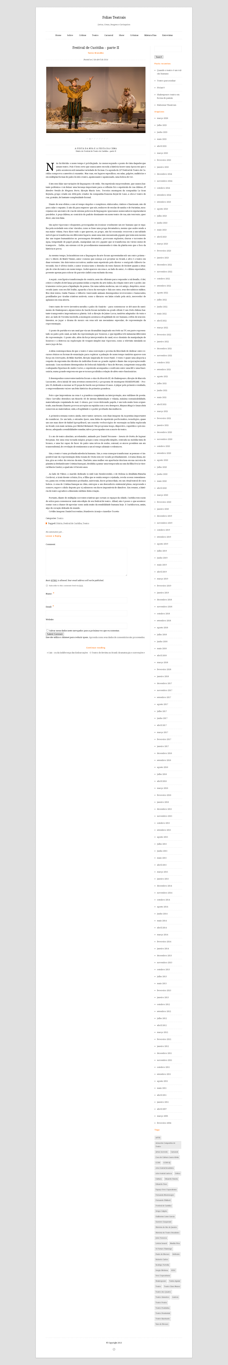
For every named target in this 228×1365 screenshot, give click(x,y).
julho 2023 (162, 216)
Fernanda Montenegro (165, 1195)
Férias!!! (161, 87)
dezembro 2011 (164, 1053)
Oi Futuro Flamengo (164, 1249)
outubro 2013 (163, 969)
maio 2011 (162, 1088)
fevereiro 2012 (164, 1039)
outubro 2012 (163, 1004)
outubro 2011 (163, 1067)
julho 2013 (162, 976)
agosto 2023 (162, 209)
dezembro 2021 (164, 348)
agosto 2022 (162, 293)
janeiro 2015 (163, 879)
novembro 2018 (164, 606)
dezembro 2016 (164, 753)
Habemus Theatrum (166, 105)
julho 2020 (162, 467)
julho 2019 (162, 551)
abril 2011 (162, 1095)
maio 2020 (162, 481)
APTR (158, 1138)
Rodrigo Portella (162, 1265)
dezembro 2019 (164, 516)
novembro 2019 (164, 523)
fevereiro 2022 (164, 334)
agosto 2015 (162, 837)
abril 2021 (162, 404)
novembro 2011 (164, 1060)
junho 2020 (162, 474)
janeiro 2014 (163, 948)
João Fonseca (161, 1238)
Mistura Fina (150, 35)
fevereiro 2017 (164, 739)
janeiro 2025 (163, 167)
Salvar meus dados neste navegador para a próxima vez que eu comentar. (84, 630)
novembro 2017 (164, 690)
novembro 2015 (164, 816)
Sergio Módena (162, 1270)
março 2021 (162, 411)
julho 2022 (162, 300)
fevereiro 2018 (164, 669)
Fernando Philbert (163, 1200)
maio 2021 (162, 397)
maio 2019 (162, 565)
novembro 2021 (164, 355)
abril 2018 (162, 655)
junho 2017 (162, 718)
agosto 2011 (162, 1081)
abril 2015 (162, 865)
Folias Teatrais (114, 17)
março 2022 (162, 327)
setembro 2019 (164, 537)
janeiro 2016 (163, 802)
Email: (50, 606)
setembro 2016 (164, 760)
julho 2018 (162, 634)
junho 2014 (162, 914)
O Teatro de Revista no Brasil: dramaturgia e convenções (116, 652)
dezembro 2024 (164, 174)
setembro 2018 (164, 620)
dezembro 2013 (164, 955)
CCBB (158, 1163)
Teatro (95, 35)
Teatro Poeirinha (162, 1308)
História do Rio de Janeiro (166, 1227)
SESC (173, 1270)
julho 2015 (162, 844)
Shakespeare (161, 1281)
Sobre (70, 35)
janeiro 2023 (163, 258)
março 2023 (162, 244)
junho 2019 (162, 558)
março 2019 (162, 579)
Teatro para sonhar (166, 81)
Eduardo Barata (171, 1179)
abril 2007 (162, 1109)
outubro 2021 (163, 362)
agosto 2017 (162, 704)
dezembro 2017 (164, 683)
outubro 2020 (163, 446)
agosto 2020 (162, 460)
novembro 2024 (164, 181)
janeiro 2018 (163, 676)
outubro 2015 (163, 823)
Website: (50, 619)
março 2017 (162, 732)
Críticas (82, 35)
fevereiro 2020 (164, 502)
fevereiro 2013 (164, 990)
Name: (50, 593)
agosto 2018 (162, 627)
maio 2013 (162, 983)
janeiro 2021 (163, 425)
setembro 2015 (164, 830)
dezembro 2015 (164, 809)
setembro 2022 (164, 286)
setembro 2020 (164, 453)
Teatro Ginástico (162, 1297)
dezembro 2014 (164, 886)
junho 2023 (162, 223)
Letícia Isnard (161, 1243)
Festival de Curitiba (72, 523)
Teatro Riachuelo (163, 1319)
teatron (175, 1297)
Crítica (177, 1173)
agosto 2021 (162, 376)
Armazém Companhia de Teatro (165, 1145)
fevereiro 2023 (164, 251)
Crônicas (134, 35)
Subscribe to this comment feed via (66, 586)
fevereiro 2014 (164, 941)
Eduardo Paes (161, 1184)
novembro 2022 (164, 271)
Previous (48, 105)
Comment (50, 544)
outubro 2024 (163, 188)
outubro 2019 (163, 530)
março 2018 (162, 662)
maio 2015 (162, 858)
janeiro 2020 (163, 509)
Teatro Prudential (163, 1313)
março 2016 (162, 788)
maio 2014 (162, 921)
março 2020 (162, 495)
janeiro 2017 (163, 746)
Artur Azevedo (162, 1152)
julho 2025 (162, 125)
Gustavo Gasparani (163, 1222)
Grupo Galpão (161, 1211)
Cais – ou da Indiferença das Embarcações (68, 652)
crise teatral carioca (164, 1173)
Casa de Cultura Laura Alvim (167, 1157)
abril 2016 (162, 781)
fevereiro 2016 (164, 795)
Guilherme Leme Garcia (165, 1217)
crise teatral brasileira (165, 1168)
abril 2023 (162, 237)
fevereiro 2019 (164, 586)
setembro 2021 (164, 369)
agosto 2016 (162, 767)
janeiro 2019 (163, 593)
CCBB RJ (166, 1163)
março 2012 (162, 1032)
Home (58, 35)
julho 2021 (162, 383)
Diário (59, 523)
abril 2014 (162, 927)
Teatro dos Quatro (163, 1292)
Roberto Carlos (162, 1260)
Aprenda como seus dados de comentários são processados (116, 637)
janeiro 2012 (163, 1046)
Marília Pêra (175, 1243)
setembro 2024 (164, 195)
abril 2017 (162, 725)
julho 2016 (162, 774)
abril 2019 (162, 572)
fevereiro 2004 (164, 1123)
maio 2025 (162, 139)
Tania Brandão (96, 53)
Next (142, 105)
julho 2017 (162, 711)
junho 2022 (162, 307)
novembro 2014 (164, 893)
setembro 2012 (164, 1011)
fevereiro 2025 (164, 160)
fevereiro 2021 (164, 418)
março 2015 (162, 872)
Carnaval (108, 35)
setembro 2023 (164, 202)
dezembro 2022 (164, 265)
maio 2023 (162, 230)
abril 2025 (162, 146)
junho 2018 (162, 641)
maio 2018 (162, 648)
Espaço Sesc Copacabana (166, 1190)
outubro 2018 (163, 613)
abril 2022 (162, 320)
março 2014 (162, 934)
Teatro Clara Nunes (172, 1286)
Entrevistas (167, 35)
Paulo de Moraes (162, 1254)
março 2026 (162, 118)
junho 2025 (162, 132)
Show (121, 35)
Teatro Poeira (161, 1303)
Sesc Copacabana (163, 1276)
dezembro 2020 (164, 432)
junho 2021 (162, 390)
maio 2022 (162, 313)
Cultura (159, 1179)
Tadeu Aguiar (174, 1281)
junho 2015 (162, 851)
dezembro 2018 (164, 599)
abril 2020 (162, 488)
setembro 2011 (164, 1074)
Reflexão (176, 1254)
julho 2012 (162, 1018)
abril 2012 (162, 1025)
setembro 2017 (164, 697)
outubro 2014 (163, 900)
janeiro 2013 (163, 997)
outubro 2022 (163, 278)
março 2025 (162, 153)
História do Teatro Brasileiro (167, 1233)
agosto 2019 (162, 544)
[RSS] (114, 1349)
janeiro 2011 (163, 1102)
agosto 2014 (162, 907)
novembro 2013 (164, 962)
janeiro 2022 (163, 341)
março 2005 (162, 1116)
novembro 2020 (164, 439)
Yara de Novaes (162, 1324)
